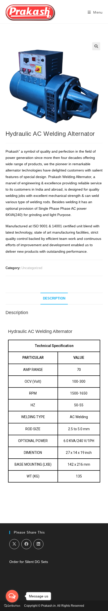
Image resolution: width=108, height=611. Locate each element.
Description (54, 298)
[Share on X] (14, 544)
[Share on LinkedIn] (38, 544)
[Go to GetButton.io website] (12, 605)
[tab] (54, 298)
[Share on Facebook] (26, 544)
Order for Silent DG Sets (28, 562)
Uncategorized (31, 268)
